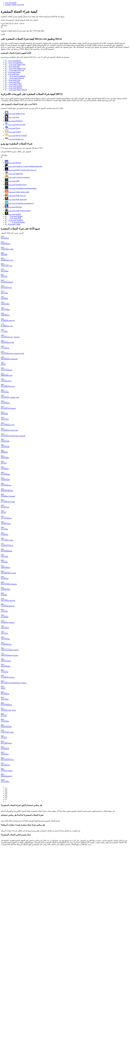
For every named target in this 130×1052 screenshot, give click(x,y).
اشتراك (3, 585)
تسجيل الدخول (9, 585)
